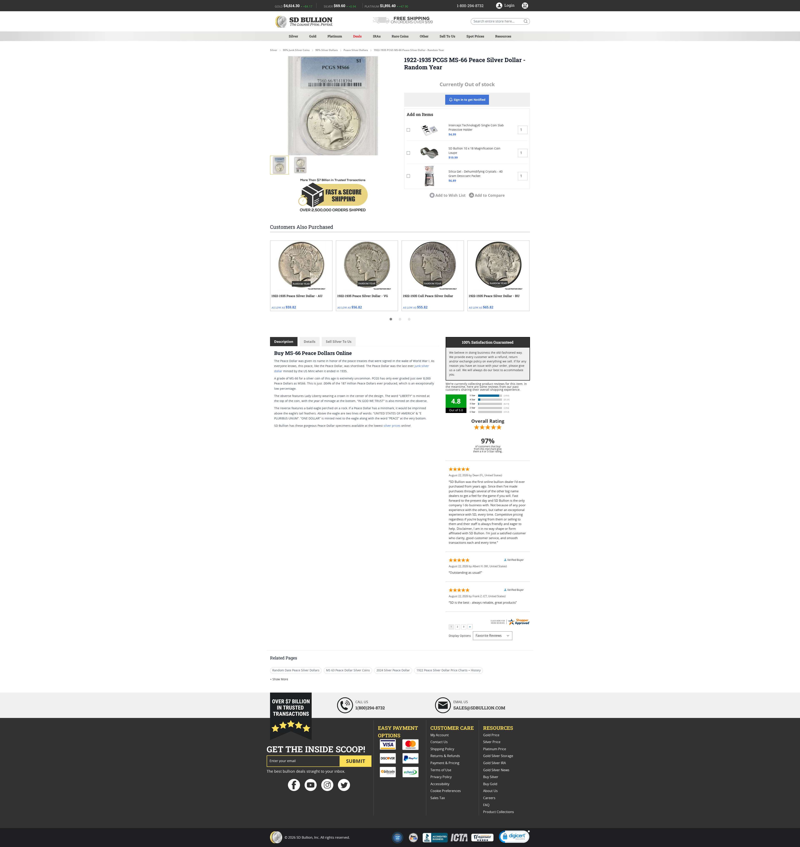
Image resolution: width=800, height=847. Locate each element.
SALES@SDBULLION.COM (479, 707)
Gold (312, 36)
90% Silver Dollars (326, 50)
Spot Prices (475, 36)
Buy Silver (490, 777)
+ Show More (279, 679)
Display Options (460, 635)
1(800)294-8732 (370, 707)
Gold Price (491, 735)
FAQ (486, 805)
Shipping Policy (442, 749)
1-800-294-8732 (470, 5)
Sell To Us (447, 36)
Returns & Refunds (445, 756)
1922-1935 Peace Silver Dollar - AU (296, 296)
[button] (332, 105)
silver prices (392, 425)
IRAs (377, 36)
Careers (489, 798)
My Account (439, 735)
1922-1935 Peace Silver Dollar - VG (362, 296)
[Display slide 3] (409, 319)
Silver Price (491, 742)
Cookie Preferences (445, 791)
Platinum (335, 36)
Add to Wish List (450, 195)
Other (424, 36)
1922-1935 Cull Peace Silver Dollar (428, 296)
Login (509, 5)
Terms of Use (440, 770)
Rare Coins (400, 36)
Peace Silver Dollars (356, 50)
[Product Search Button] (525, 21)
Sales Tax (437, 798)
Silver (293, 36)
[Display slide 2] (400, 319)
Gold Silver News (496, 770)
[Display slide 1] (390, 319)
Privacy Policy (441, 777)
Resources (503, 36)
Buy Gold (490, 784)
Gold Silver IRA (494, 763)
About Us (490, 791)
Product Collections (498, 812)
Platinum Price (494, 749)
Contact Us (439, 742)
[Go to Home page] (304, 21)
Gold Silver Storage (498, 756)
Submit (355, 760)
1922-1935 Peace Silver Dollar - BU (494, 296)
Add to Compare (490, 195)
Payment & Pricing (444, 763)
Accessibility (439, 784)
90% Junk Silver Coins (296, 50)
